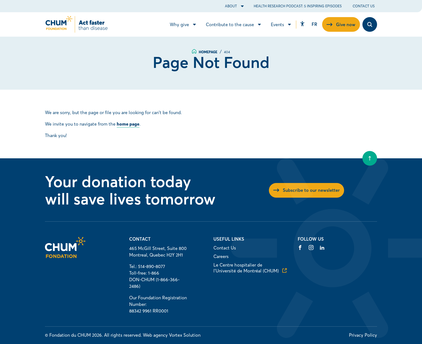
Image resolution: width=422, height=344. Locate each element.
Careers (221, 256)
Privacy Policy (363, 335)
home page (128, 124)
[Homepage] (65, 256)
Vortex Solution (184, 335)
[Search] (369, 24)
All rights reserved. (123, 335)
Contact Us (364, 6)
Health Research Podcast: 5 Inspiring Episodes (298, 6)
